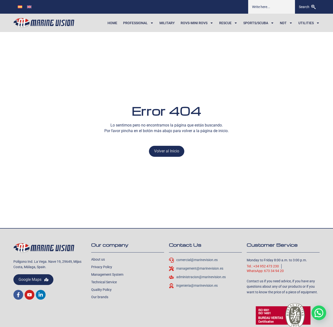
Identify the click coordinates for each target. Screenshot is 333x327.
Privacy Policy (101, 267)
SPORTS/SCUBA (255, 23)
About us (98, 259)
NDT (283, 23)
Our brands (99, 297)
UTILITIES (306, 23)
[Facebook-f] (18, 295)
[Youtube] (29, 295)
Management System (107, 274)
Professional (135, 23)
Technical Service (104, 282)
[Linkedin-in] (41, 295)
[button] (319, 313)
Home (112, 23)
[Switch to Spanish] (20, 7)
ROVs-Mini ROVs (194, 23)
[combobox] (271, 7)
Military (167, 23)
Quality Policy (101, 290)
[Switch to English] (29, 7)
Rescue (225, 23)
